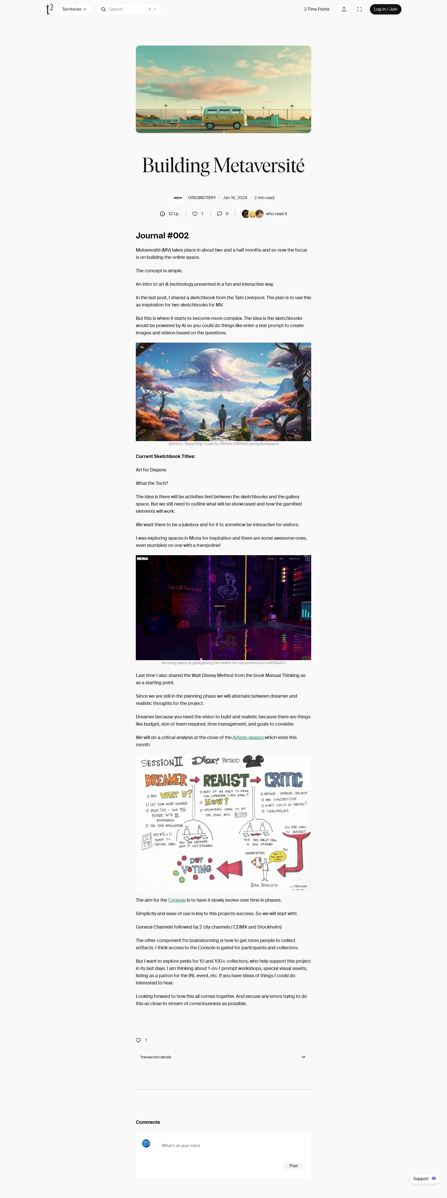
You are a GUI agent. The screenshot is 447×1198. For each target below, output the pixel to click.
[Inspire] (196, 214)
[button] (129, 9)
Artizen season (248, 737)
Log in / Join (385, 9)
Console (177, 900)
